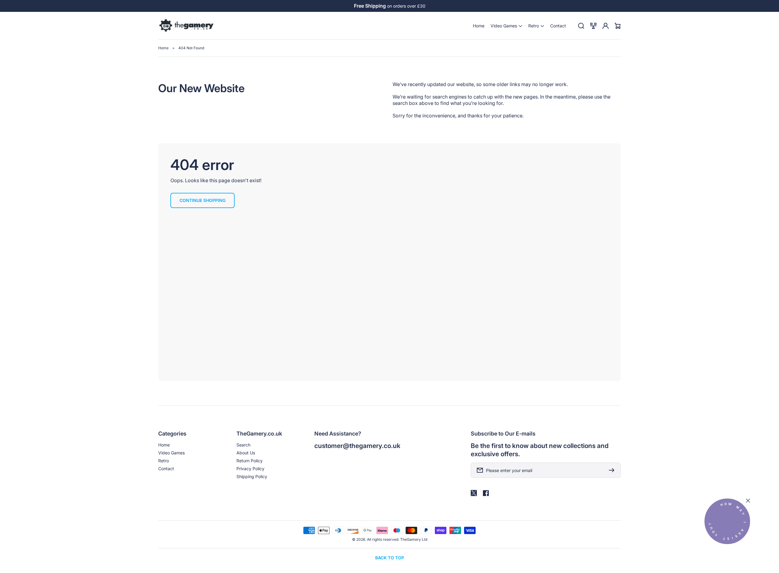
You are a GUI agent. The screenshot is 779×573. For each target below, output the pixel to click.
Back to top (389, 557)
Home (163, 48)
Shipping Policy (251, 476)
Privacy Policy (250, 468)
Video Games (171, 452)
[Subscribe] (613, 470)
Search (243, 444)
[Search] (581, 26)
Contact (166, 468)
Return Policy (249, 460)
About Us (245, 452)
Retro (163, 460)
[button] (506, 26)
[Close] (748, 500)
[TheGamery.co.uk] (186, 26)
